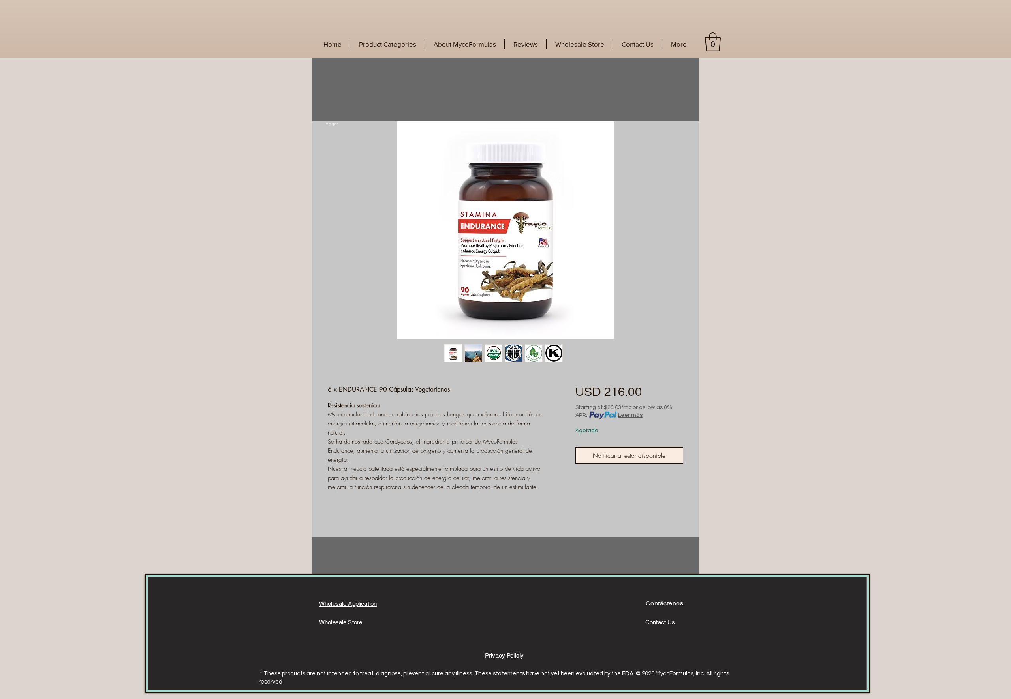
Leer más (630, 415)
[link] (713, 41)
